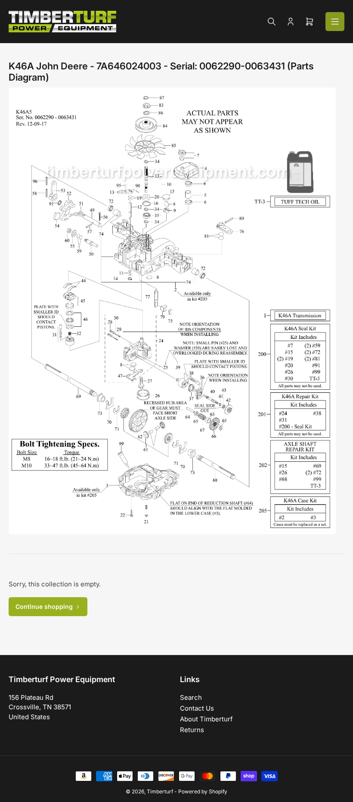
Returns (192, 730)
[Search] (271, 21)
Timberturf (160, 791)
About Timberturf (206, 719)
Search (191, 697)
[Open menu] (334, 21)
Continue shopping (44, 606)
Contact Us (197, 708)
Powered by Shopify (202, 791)
